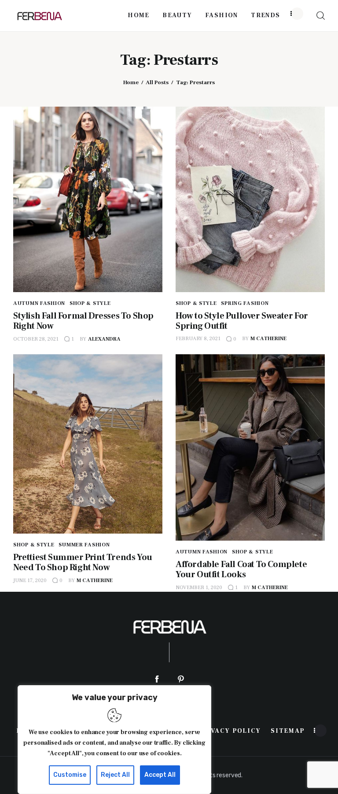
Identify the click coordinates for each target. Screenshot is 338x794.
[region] (114, 739)
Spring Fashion (244, 303)
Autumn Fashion (39, 303)
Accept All (160, 775)
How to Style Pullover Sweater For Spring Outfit (242, 321)
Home (131, 82)
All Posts (157, 82)
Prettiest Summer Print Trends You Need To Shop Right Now (82, 562)
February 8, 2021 (198, 338)
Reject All (115, 775)
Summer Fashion (84, 545)
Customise (69, 775)
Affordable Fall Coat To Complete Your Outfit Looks (241, 569)
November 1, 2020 (199, 587)
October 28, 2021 (36, 339)
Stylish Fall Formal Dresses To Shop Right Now (83, 321)
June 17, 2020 (30, 580)
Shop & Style (90, 303)
